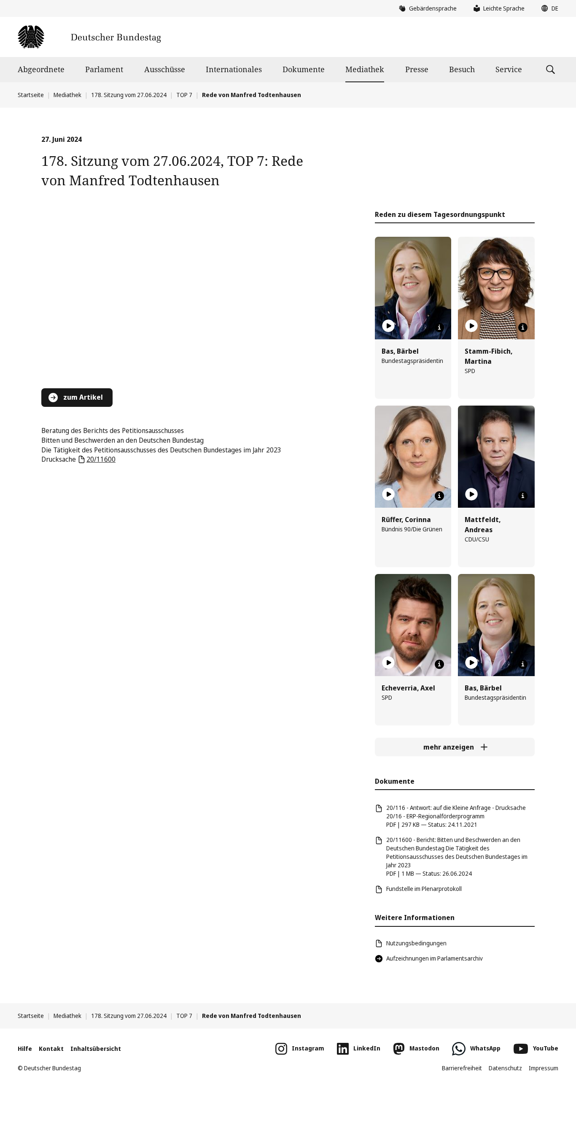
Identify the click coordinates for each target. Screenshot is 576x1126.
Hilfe (25, 1049)
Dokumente (304, 69)
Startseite (31, 95)
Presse (416, 69)
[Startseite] (89, 37)
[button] (547, 8)
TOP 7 (184, 95)
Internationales (234, 69)
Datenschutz (505, 1068)
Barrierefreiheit (462, 1068)
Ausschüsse (164, 69)
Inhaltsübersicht (95, 1049)
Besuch (462, 69)
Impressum (543, 1068)
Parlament (104, 69)
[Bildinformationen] (439, 327)
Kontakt (51, 1049)
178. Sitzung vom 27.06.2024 (129, 95)
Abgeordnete (41, 69)
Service (508, 69)
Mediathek (364, 69)
